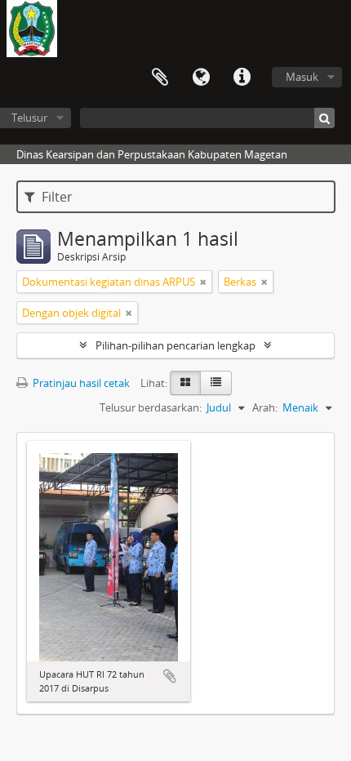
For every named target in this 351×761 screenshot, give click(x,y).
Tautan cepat (241, 77)
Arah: (265, 407)
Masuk (302, 76)
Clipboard (160, 77)
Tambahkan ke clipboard (170, 676)
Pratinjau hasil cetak (80, 383)
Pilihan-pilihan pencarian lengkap (175, 345)
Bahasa (200, 77)
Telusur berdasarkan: (151, 407)
